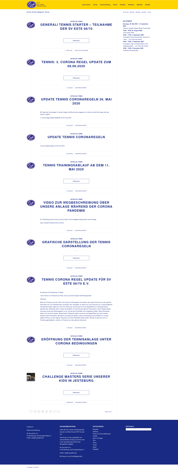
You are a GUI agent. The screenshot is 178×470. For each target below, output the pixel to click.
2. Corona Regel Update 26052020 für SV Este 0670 (55, 118)
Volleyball (95, 449)
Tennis (80, 21)
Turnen (95, 445)
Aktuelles (73, 21)
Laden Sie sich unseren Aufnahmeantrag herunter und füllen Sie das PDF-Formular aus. (72, 432)
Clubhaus (95, 432)
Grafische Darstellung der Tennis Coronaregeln (76, 244)
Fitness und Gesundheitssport (102, 434)
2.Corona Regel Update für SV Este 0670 (52, 146)
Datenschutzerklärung (33, 430)
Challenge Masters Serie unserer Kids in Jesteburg (76, 378)
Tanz (94, 440)
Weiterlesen (76, 41)
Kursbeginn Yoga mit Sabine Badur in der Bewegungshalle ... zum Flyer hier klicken (135, 45)
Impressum (30, 427)
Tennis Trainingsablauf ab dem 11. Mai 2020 (76, 167)
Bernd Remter (82, 87)
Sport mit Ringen (98, 438)
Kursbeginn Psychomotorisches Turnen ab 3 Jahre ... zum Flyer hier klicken (136, 38)
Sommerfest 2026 (128, 33)
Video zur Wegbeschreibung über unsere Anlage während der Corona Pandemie (76, 206)
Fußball (95, 436)
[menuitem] (86, 4)
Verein (94, 447)
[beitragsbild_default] (31, 25)
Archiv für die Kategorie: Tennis (38, 12)
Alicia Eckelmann (82, 50)
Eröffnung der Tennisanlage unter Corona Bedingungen (76, 341)
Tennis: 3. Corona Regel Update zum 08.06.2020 (76, 64)
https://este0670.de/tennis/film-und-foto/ (52, 223)
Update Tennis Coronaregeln (76, 137)
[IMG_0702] (31, 377)
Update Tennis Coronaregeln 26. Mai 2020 (76, 101)
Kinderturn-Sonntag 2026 (130, 50)
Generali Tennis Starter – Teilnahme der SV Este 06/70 (76, 26)
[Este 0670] (36, 4)
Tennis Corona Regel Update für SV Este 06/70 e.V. (76, 281)
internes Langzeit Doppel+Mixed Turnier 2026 (136, 28)
